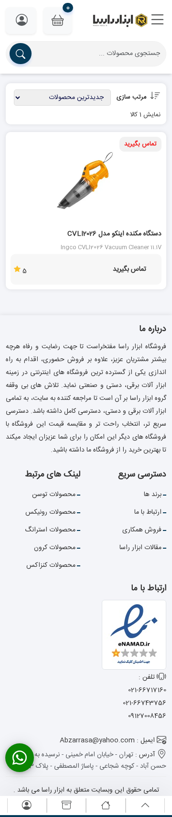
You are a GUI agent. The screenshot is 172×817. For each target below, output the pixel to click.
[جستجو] (21, 53)
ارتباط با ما (147, 512)
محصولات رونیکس (50, 512)
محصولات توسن (53, 494)
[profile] (27, 806)
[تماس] (19, 757)
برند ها (152, 494)
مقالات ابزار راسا (140, 547)
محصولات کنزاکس (50, 565)
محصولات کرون (54, 547)
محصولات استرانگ (50, 530)
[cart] (66, 806)
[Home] (105, 806)
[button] (157, 20)
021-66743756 (144, 703)
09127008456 (147, 716)
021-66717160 (147, 690)
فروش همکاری (141, 530)
